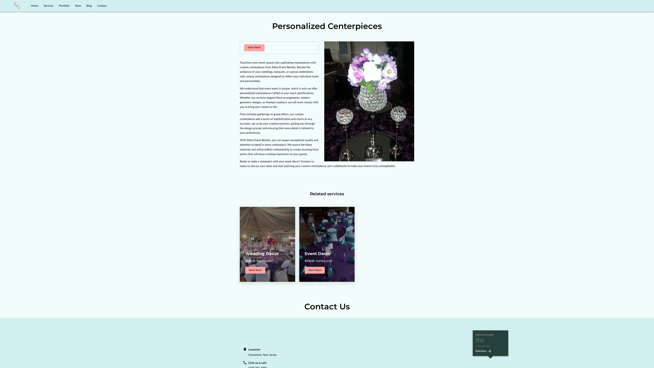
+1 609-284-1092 (483, 346)
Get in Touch (254, 47)
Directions (481, 351)
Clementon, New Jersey (262, 355)
